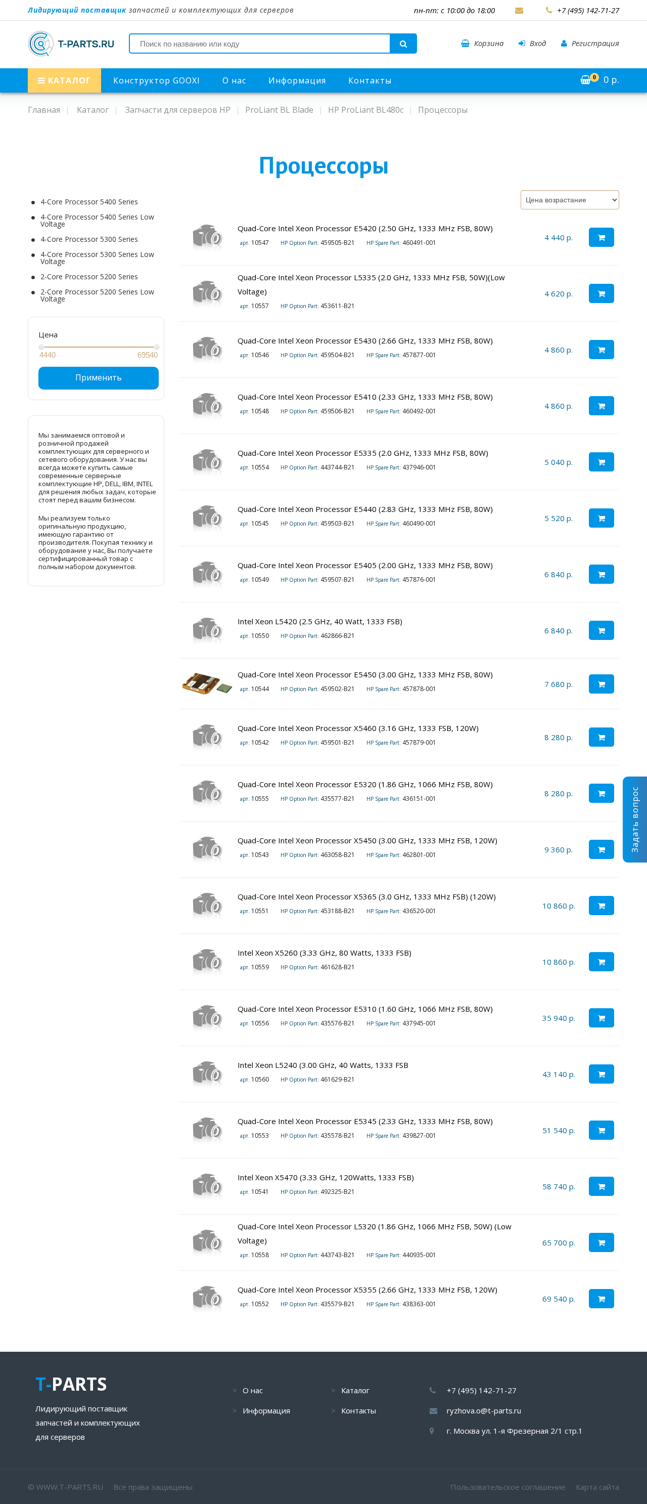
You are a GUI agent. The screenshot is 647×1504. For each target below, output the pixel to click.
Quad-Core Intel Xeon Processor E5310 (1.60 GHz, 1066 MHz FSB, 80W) (365, 1009)
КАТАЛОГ (68, 80)
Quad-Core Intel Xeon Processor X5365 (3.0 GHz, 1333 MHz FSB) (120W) (367, 896)
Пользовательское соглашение (508, 1487)
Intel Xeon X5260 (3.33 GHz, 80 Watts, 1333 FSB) (324, 953)
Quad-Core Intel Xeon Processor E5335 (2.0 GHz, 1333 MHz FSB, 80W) (363, 453)
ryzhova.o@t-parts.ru (484, 1410)
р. (606, 79)
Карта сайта (597, 1487)
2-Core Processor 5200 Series (89, 276)
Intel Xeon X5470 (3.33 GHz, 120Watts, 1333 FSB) (326, 1177)
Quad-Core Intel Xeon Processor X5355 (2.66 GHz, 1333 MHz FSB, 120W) (367, 1289)
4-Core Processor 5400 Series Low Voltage (97, 220)
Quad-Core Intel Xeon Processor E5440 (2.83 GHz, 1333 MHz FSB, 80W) (365, 509)
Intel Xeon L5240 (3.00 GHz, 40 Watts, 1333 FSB (323, 1065)
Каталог (355, 1390)
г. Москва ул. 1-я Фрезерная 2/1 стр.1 (515, 1431)
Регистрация (594, 43)
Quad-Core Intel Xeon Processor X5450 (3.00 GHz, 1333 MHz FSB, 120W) (367, 840)
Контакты (370, 80)
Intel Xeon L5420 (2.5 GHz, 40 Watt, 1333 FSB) (320, 621)
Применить (98, 377)
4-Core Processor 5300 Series (89, 239)
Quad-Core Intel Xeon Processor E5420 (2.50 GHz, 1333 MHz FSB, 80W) (365, 228)
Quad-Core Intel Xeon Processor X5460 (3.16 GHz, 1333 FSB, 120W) (358, 728)
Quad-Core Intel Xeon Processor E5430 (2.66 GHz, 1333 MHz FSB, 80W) (365, 340)
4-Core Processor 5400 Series (89, 201)
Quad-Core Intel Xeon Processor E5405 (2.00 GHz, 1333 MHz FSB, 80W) (365, 565)
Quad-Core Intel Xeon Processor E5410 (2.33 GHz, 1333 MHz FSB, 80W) (365, 397)
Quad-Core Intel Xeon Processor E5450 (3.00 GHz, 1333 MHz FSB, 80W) (365, 674)
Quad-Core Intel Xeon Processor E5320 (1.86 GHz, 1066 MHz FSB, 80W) (365, 784)
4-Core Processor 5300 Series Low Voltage (97, 258)
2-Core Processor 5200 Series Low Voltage (97, 295)
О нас (234, 80)
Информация (297, 80)
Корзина (487, 43)
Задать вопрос (634, 819)
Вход (537, 43)
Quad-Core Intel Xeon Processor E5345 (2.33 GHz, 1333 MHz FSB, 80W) (365, 1121)
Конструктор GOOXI (156, 80)
